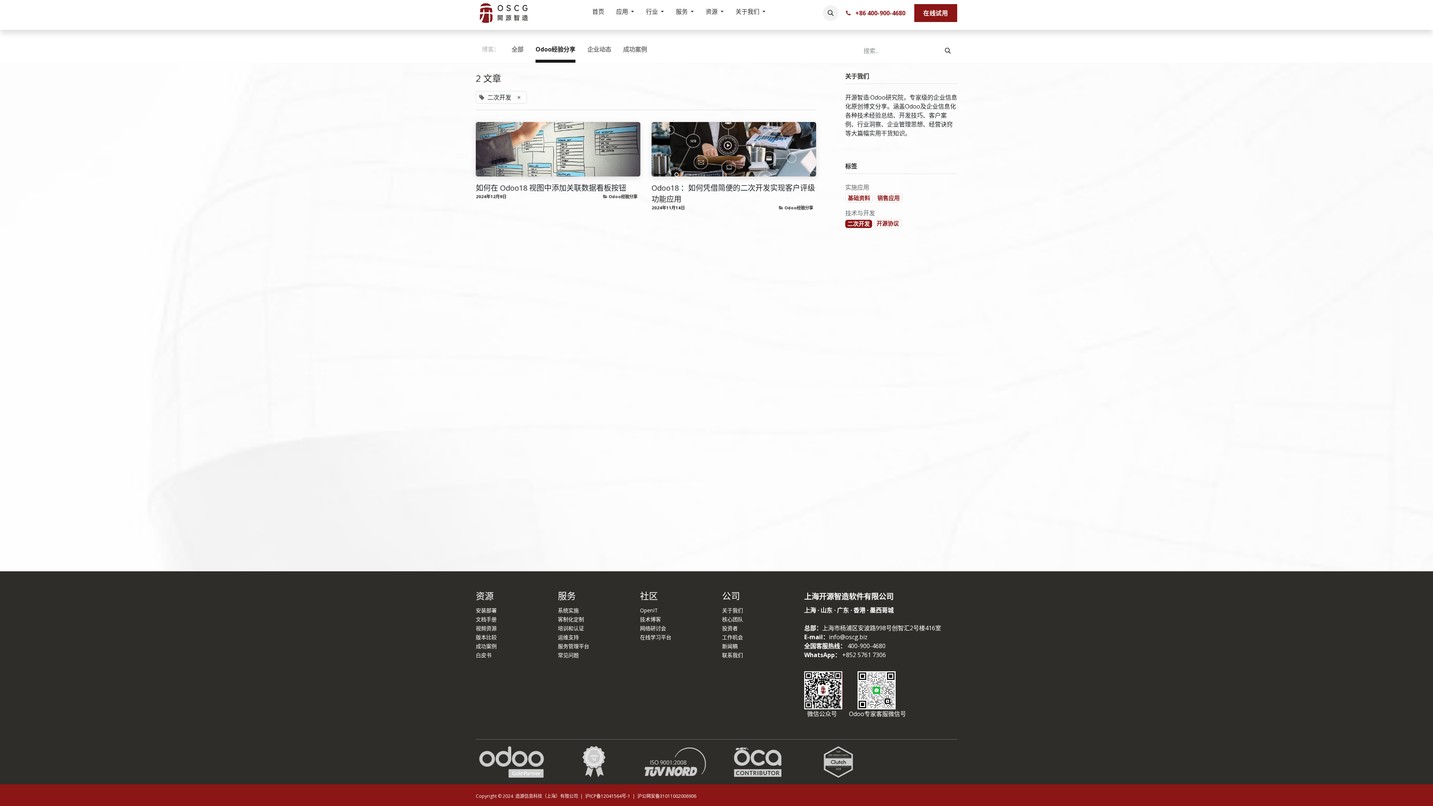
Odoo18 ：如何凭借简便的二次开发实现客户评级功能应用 (733, 193)
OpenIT (649, 610)
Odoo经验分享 (623, 196)
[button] (831, 13)
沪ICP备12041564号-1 (608, 796)
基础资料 (859, 198)
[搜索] (948, 51)
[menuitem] (598, 13)
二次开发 (858, 223)
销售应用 (888, 198)
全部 (518, 49)
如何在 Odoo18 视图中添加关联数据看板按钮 (551, 188)
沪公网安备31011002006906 (666, 796)
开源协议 (888, 223)
